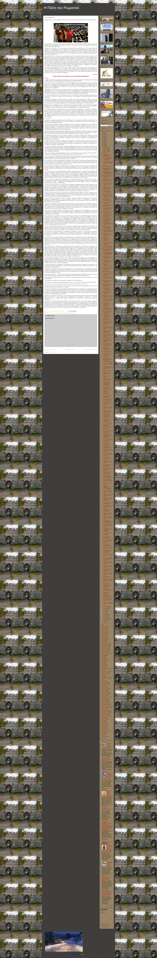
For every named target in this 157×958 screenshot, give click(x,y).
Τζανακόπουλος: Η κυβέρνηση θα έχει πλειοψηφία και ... (107, 420)
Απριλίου (105, 614)
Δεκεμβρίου (105, 147)
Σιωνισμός (104, 727)
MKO (103, 738)
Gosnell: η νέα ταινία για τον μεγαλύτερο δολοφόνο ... (107, 533)
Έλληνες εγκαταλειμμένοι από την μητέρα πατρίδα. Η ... (107, 176)
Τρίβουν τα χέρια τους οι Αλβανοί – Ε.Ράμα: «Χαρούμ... (107, 514)
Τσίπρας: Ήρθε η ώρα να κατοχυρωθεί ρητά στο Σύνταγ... (107, 180)
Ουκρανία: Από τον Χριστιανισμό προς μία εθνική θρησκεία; (106, 879)
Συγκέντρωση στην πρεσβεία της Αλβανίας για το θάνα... (107, 257)
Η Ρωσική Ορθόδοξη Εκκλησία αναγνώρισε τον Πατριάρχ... (107, 476)
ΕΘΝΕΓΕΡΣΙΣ (104, 790)
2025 (103, 134)
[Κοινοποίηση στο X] (73, 311)
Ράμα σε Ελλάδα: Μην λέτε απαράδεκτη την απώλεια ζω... (107, 249)
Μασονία (103, 681)
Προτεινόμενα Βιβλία (105, 716)
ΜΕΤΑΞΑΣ (104, 685)
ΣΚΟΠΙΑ (103, 729)
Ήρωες (103, 658)
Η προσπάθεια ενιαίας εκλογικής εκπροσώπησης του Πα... (107, 404)
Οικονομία (104, 695)
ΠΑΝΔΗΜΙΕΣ (104, 701)
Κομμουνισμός (104, 673)
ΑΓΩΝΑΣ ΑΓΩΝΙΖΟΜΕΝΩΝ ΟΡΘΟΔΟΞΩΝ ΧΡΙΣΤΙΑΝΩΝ (105, 843)
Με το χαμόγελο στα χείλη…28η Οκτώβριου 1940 (107, 277)
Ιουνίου (104, 611)
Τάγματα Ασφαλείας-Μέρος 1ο (106, 577)
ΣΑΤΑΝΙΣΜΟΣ (104, 724)
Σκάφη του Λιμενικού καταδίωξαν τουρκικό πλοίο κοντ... (107, 322)
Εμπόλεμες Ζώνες (105, 652)
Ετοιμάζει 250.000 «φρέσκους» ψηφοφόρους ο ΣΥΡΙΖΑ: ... (106, 304)
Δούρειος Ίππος (105, 758)
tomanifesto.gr (105, 742)
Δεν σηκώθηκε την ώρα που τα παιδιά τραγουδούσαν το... (107, 537)
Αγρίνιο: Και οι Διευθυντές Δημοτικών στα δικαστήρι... (107, 469)
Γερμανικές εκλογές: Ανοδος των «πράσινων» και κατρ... (108, 264)
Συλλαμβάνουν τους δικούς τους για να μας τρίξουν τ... (107, 340)
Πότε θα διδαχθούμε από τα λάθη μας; (107, 206)
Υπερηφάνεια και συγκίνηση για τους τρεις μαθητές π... (107, 289)
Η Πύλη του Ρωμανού (61, 8)
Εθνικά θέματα (104, 645)
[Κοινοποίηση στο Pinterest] (75, 311)
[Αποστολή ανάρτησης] (68, 311)
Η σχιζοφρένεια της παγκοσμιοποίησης (107, 191)
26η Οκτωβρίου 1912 (107, 338)
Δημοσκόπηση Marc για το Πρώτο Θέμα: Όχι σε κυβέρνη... (108, 296)
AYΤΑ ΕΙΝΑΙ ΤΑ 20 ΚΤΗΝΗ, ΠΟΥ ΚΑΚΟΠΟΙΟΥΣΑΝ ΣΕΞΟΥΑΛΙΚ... (106, 416)
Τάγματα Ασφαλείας (106, 583)
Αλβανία (103, 629)
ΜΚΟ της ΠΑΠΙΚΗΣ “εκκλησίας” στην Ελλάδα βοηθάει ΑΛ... (107, 227)
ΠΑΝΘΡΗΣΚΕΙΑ (66, 312)
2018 (103, 146)
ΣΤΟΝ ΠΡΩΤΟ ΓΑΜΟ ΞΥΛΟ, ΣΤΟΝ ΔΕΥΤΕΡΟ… (107, 316)
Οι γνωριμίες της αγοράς (107, 422)
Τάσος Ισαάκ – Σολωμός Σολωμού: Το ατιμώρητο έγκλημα (106, 810)
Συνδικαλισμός (104, 730)
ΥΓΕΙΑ (103, 735)
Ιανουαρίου (105, 619)
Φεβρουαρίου (105, 618)
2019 (103, 144)
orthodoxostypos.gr (106, 877)
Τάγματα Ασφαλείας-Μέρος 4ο (106, 376)
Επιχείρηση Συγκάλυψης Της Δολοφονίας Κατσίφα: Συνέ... (107, 169)
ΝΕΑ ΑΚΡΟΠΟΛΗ (105, 688)
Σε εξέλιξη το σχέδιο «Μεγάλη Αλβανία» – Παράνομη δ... (107, 331)
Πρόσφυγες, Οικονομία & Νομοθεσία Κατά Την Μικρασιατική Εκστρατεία (106, 760)
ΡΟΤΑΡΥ (103, 720)
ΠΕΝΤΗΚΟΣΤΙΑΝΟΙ (105, 704)
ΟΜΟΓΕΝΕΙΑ (104, 698)
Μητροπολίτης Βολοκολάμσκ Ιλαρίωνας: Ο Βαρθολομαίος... (106, 392)
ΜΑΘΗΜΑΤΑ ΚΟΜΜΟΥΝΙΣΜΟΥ (105, 677)
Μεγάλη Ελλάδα (105, 682)
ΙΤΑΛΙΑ (103, 665)
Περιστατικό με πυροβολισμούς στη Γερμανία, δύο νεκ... (107, 545)
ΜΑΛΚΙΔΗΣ (104, 808)
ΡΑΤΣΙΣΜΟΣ (104, 719)
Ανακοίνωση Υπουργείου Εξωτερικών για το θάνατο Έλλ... (107, 268)
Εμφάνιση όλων (110, 905)
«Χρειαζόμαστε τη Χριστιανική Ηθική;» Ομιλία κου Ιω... (107, 354)
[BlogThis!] (72, 311)
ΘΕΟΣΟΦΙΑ (104, 660)
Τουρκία (103, 733)
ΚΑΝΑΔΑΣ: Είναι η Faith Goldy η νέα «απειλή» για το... (107, 407)
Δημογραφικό (104, 639)
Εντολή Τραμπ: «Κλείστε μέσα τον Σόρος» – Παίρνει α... (107, 274)
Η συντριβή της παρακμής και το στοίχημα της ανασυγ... (108, 300)
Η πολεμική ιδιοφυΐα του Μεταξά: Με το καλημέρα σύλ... (107, 281)
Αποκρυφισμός (104, 630)
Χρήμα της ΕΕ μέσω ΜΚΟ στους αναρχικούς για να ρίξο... (108, 599)
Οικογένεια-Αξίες (105, 694)
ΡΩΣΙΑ (103, 721)
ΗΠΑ (102, 657)
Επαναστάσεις (104, 654)
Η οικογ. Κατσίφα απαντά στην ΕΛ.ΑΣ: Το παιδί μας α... (107, 162)
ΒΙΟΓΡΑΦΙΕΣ (104, 633)
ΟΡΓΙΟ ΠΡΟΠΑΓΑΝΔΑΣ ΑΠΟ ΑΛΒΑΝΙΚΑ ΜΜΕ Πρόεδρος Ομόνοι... (107, 253)
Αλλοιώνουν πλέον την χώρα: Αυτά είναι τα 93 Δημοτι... (107, 566)
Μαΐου (104, 613)
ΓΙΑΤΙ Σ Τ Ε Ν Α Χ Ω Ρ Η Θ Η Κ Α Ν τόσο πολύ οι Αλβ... (108, 555)
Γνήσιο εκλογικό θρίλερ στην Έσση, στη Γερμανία (107, 235)
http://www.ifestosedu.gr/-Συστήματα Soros (106, 927)
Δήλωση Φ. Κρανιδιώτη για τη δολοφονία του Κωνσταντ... (107, 208)
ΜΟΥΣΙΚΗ (104, 686)
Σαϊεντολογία (104, 723)
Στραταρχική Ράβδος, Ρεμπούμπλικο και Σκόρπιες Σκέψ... (107, 473)
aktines (45, 308)
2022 (103, 139)
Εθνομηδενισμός (105, 646)
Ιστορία (103, 664)
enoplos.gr (104, 861)
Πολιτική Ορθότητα (105, 711)
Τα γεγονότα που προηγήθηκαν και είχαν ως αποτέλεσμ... (107, 261)
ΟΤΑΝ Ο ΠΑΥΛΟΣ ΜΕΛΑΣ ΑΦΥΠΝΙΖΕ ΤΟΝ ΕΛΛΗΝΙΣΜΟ (108, 551)
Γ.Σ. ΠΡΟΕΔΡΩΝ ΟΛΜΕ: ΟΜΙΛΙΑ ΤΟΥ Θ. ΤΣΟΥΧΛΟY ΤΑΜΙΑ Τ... (107, 360)
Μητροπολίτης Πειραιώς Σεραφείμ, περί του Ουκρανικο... (107, 570)
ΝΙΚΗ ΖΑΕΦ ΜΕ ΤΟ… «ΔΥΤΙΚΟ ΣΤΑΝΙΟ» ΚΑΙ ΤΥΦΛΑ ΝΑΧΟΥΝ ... (108, 521)
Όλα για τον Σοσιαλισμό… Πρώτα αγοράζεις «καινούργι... (108, 159)
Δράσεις (103, 642)
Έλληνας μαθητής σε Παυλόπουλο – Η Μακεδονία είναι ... (107, 465)
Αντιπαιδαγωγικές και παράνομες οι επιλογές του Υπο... (107, 562)
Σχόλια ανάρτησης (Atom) (54, 352)
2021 (103, 141)
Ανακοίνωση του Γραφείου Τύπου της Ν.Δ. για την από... (108, 603)
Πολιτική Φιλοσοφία (105, 713)
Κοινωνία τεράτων (106, 193)
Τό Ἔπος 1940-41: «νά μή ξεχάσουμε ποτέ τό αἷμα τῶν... (108, 328)
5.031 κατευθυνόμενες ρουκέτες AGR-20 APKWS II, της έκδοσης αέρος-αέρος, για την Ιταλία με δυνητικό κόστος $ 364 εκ (107, 893)
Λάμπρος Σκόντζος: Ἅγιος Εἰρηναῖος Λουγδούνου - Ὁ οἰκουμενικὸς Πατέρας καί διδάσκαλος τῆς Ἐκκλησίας (107, 794)
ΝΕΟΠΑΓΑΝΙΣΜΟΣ (105, 692)
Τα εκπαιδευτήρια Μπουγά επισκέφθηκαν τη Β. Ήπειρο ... (108, 367)
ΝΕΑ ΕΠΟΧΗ (50, 312)
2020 (103, 142)
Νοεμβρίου (105, 149)
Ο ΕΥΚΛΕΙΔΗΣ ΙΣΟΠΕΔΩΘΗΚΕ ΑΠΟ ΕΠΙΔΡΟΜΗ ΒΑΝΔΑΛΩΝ (107, 530)
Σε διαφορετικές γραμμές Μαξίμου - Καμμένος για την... (108, 517)
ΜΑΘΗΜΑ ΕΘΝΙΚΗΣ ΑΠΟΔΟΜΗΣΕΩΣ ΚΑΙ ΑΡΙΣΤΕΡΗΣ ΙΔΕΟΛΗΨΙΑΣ (107, 436)
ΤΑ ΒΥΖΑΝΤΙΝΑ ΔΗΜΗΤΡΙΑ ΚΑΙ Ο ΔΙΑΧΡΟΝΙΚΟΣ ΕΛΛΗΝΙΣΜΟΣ (107, 384)
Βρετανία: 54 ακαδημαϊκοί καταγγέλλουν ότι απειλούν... (107, 450)
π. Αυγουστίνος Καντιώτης (105, 822)
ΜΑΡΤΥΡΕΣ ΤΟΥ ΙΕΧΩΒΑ (107, 678)
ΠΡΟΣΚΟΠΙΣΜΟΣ (105, 714)
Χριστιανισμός (104, 736)
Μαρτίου (104, 616)
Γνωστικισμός (104, 638)
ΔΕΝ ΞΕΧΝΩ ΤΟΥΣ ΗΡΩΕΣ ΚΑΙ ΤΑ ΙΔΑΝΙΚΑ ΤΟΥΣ (108, 223)
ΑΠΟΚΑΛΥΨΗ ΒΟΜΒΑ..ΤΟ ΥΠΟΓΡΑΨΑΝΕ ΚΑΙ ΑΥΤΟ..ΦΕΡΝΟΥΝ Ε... (107, 487)
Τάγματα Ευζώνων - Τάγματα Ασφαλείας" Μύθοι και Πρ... (107, 585)
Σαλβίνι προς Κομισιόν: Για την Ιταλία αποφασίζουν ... (107, 510)
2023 (103, 137)
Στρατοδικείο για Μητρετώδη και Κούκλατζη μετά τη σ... (107, 348)
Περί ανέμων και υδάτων (106, 705)
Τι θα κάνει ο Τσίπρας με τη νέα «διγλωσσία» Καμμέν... (107, 491)
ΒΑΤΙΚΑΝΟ (104, 632)
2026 (103, 132)
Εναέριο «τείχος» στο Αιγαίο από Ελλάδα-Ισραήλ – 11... (107, 411)
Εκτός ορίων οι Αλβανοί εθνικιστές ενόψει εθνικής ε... (107, 292)
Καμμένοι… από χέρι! (107, 370)
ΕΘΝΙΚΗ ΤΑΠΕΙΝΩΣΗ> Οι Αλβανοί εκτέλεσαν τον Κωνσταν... (108, 231)
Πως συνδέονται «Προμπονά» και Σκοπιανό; (106, 458)
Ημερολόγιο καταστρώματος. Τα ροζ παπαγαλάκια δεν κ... (108, 502)
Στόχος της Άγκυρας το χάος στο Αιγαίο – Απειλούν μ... (107, 312)
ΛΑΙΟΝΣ (103, 674)
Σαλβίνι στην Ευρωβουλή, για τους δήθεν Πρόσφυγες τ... (108, 440)
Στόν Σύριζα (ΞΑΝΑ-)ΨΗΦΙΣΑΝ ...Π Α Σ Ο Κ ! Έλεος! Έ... (107, 589)
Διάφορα (103, 641)
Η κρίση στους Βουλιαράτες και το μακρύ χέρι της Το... (107, 155)
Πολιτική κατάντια (73, 312)
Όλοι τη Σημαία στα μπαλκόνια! (106, 319)
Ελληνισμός (104, 651)
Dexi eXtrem (104, 771)
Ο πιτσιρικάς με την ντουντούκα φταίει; (107, 352)
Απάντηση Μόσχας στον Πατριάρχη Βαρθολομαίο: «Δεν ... (107, 396)
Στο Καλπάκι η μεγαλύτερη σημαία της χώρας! (108, 461)
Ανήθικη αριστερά (106, 357)
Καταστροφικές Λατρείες (106, 668)
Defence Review (105, 890)
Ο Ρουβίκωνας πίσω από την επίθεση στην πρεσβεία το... (107, 431)
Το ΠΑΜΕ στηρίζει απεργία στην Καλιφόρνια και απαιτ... (107, 388)
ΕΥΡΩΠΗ (103, 655)
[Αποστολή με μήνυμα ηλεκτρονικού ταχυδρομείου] (71, 311)
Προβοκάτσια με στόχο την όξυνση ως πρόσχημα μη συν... (107, 216)
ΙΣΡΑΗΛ (103, 662)
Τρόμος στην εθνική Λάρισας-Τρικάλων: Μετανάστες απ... (107, 379)
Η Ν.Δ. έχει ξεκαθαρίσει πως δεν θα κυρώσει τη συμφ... (108, 480)
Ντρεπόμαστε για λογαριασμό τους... (107, 444)
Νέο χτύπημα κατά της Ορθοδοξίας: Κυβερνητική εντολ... (107, 425)
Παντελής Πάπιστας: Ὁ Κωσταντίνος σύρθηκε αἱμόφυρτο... (107, 195)
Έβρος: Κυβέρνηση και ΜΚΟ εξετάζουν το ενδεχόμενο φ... (107, 220)
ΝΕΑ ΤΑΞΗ (55, 312)
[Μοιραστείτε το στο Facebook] (74, 311)
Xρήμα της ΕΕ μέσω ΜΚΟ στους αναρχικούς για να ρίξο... (108, 558)
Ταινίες (103, 732)
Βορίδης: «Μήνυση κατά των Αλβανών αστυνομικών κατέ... (107, 212)
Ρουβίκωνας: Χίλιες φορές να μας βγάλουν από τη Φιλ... (108, 364)
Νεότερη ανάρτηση (49, 349)
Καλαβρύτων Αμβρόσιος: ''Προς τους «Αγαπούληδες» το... (107, 243)
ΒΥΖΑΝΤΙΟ (104, 636)
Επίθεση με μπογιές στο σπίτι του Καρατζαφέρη (107, 247)
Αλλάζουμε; (105, 152)
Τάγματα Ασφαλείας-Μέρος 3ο (106, 429)
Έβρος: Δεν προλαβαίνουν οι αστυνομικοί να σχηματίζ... (108, 541)
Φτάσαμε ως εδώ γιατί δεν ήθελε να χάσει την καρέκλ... (108, 495)
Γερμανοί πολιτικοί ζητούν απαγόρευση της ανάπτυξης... (108, 335)
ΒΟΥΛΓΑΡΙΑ (104, 635)
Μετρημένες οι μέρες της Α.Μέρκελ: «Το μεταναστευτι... (107, 499)
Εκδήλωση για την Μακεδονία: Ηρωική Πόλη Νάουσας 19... (107, 595)
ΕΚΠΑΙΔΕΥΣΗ (104, 648)
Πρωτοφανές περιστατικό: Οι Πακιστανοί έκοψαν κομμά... (108, 573)
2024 (103, 136)
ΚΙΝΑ (103, 670)
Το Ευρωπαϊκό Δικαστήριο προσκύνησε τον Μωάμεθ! (108, 285)
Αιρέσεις (103, 627)
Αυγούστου (105, 608)
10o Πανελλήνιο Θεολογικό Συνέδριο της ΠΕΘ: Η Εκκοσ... (107, 187)
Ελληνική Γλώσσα (105, 649)
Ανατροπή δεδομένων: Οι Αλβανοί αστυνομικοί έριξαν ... (107, 184)
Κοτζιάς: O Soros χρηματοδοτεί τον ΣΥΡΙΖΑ (106, 373)
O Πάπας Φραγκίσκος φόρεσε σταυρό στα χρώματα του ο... (107, 344)
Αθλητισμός (104, 626)
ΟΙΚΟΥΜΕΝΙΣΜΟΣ (105, 697)
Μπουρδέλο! (105, 325)
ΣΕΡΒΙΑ (103, 726)
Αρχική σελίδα (70, 349)
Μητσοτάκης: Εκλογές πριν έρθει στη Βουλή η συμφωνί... (108, 454)
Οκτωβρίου (105, 151)
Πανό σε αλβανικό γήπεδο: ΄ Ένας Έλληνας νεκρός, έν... (107, 199)
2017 (103, 622)
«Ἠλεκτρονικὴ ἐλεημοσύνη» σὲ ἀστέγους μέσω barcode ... (106, 239)
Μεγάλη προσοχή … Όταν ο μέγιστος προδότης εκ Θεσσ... (108, 580)
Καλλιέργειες (104, 667)
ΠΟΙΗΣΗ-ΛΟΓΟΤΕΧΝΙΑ (106, 707)
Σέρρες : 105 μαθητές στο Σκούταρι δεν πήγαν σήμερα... (108, 506)
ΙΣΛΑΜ (103, 661)
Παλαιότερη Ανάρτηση (91, 349)
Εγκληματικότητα (105, 643)
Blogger (82, 954)
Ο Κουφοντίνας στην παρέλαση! (107, 203)
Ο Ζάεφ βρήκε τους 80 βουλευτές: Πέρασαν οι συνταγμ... (107, 525)
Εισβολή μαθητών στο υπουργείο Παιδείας (107, 400)
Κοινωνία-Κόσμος (105, 671)
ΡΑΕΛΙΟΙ (103, 717)
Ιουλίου (104, 609)
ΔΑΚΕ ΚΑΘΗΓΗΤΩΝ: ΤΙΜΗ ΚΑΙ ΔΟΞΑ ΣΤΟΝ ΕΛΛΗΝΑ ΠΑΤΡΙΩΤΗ (107, 172)
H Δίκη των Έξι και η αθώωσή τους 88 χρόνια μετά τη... (107, 446)
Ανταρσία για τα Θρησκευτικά (106, 593)
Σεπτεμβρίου (105, 606)
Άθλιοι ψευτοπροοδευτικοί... (107, 166)
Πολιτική (103, 708)
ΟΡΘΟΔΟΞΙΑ (60, 312)
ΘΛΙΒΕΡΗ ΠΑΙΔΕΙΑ (106, 271)
